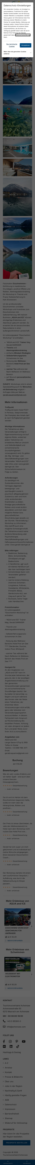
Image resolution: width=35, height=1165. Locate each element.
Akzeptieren (25, 45)
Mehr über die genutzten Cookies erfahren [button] (15, 53)
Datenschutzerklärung (23, 35)
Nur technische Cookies (11, 45)
